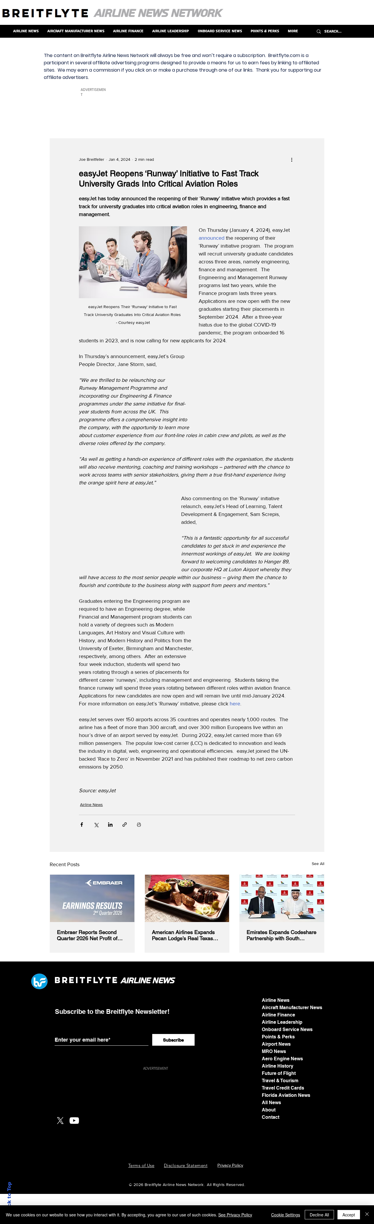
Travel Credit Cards (283, 1088)
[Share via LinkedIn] (110, 824)
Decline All (319, 1215)
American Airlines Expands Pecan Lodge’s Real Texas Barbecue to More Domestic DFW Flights (184, 935)
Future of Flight (279, 1073)
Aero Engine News (282, 1058)
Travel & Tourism (280, 1080)
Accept (348, 1215)
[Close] (366, 1214)
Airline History (277, 1066)
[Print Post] (139, 824)
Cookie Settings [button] (285, 1215)
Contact (270, 1117)
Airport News (276, 1044)
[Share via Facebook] (81, 824)
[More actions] (291, 159)
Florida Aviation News (286, 1095)
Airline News (91, 804)
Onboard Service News (287, 1029)
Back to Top (9, 1198)
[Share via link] (124, 824)
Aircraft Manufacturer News (292, 1007)
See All (318, 863)
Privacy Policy (230, 1165)
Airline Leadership (282, 1022)
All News (271, 1102)
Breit (70, 980)
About (269, 1110)
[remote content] (251, 390)
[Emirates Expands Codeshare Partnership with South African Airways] (282, 898)
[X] (60, 1120)
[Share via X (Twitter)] (96, 824)
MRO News (274, 1051)
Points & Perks (278, 1037)
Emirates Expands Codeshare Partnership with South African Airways (281, 935)
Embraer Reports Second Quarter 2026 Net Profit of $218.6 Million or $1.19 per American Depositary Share (89, 935)
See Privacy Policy (235, 1215)
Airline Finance (278, 1015)
